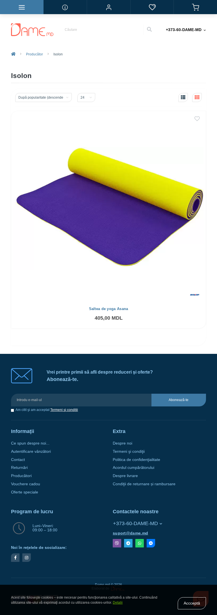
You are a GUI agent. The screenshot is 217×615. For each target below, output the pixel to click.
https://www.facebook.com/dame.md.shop (15, 557)
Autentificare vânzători (31, 451)
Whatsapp (139, 543)
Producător (34, 54)
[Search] (149, 29)
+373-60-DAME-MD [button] (135, 523)
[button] (108, 7)
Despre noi (122, 443)
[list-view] (183, 97)
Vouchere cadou (25, 484)
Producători (21, 476)
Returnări (19, 467)
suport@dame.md (130, 533)
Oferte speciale (24, 492)
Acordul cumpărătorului (133, 467)
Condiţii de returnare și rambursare (144, 484)
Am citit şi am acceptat (47, 410)
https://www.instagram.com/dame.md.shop (26, 557)
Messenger (151, 543)
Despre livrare (125, 476)
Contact (18, 460)
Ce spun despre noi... (30, 443)
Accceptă (192, 603)
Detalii (118, 603)
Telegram (128, 543)
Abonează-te (178, 400)
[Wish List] (152, 7)
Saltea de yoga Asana (108, 309)
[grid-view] (197, 97)
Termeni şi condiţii (64, 410)
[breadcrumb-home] (13, 54)
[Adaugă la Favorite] (197, 119)
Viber (117, 543)
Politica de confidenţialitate (136, 460)
